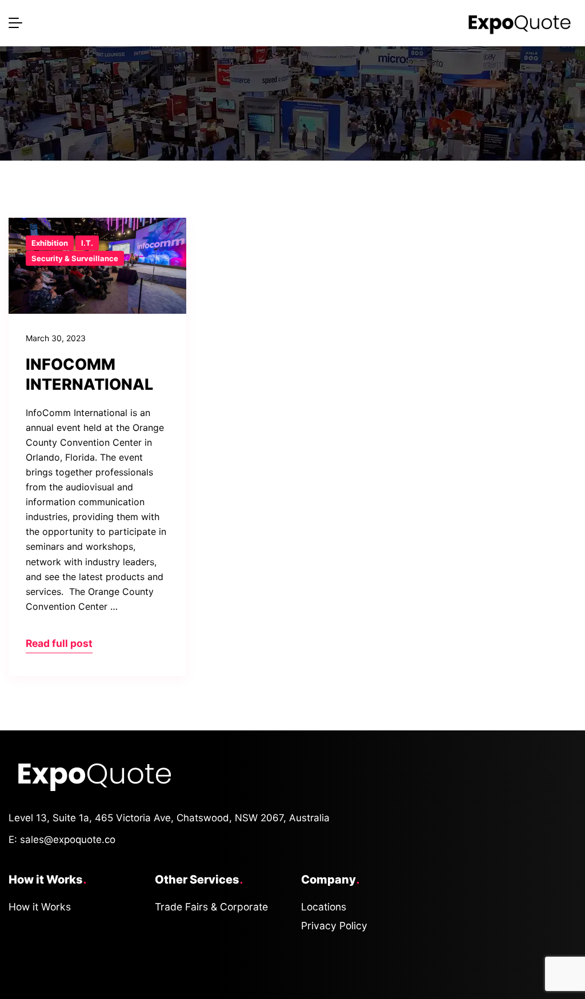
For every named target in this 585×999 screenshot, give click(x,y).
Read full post (59, 643)
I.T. (87, 242)
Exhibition (49, 242)
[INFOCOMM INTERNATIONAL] (97, 266)
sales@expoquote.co (67, 839)
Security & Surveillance (74, 258)
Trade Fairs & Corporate (211, 907)
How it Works (40, 907)
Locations (323, 907)
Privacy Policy (334, 926)
